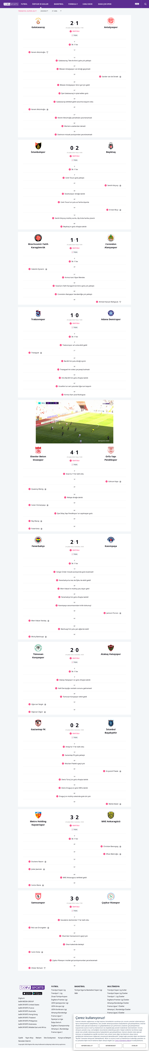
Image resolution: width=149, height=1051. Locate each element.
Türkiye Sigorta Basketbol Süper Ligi (88, 990)
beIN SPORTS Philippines (27, 1021)
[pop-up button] (106, 440)
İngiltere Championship (60, 1025)
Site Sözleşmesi (50, 1038)
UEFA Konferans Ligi (59, 1009)
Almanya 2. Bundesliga (60, 1029)
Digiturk (21, 998)
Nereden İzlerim (24, 1041)
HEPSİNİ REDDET (111, 1045)
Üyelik (20, 1038)
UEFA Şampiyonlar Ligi (59, 1003)
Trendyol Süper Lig (58, 990)
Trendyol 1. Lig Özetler (115, 996)
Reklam (38, 1038)
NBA (76, 993)
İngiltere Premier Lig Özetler (118, 1000)
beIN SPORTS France (26, 1008)
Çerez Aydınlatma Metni (123, 1040)
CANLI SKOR (87, 4)
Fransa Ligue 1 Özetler (115, 1006)
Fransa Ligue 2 (56, 1032)
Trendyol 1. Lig (56, 993)
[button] (11, 4)
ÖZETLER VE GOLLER (40, 4)
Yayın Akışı (29, 1038)
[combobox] (27, 11)
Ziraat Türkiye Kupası (59, 996)
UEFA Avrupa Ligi (57, 1006)
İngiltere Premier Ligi (59, 1000)
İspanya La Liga (57, 1019)
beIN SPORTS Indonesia (27, 1024)
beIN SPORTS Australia (27, 1011)
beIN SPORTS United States (28, 1005)
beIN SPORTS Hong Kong (28, 1014)
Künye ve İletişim (64, 1038)
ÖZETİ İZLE (75, 31)
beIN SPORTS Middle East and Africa (32, 1027)
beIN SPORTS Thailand (26, 1018)
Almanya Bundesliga (59, 1013)
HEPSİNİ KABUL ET (87, 1045)
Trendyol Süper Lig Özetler (117, 993)
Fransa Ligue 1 (56, 1016)
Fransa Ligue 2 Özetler (115, 1013)
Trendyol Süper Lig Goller (117, 990)
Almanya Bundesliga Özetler (118, 1003)
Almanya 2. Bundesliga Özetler (119, 1009)
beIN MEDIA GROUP (26, 1001)
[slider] (74, 437)
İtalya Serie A (56, 1022)
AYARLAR (134, 1045)
